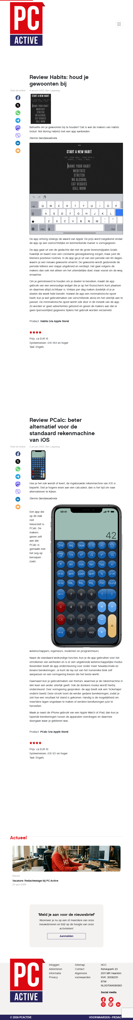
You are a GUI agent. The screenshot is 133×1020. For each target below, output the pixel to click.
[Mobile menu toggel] (119, 24)
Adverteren (55, 969)
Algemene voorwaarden (83, 975)
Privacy (53, 977)
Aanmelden (66, 936)
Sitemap (80, 964)
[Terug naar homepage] (27, 24)
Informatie (55, 973)
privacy (117, 1017)
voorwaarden (99, 1017)
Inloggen (54, 964)
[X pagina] (111, 999)
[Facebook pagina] (103, 999)
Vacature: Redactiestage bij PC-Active (35, 880)
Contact (79, 969)
